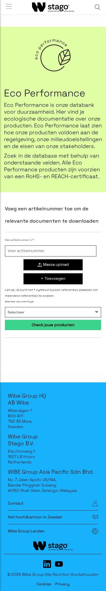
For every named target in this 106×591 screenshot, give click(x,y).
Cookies (43, 584)
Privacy (62, 584)
